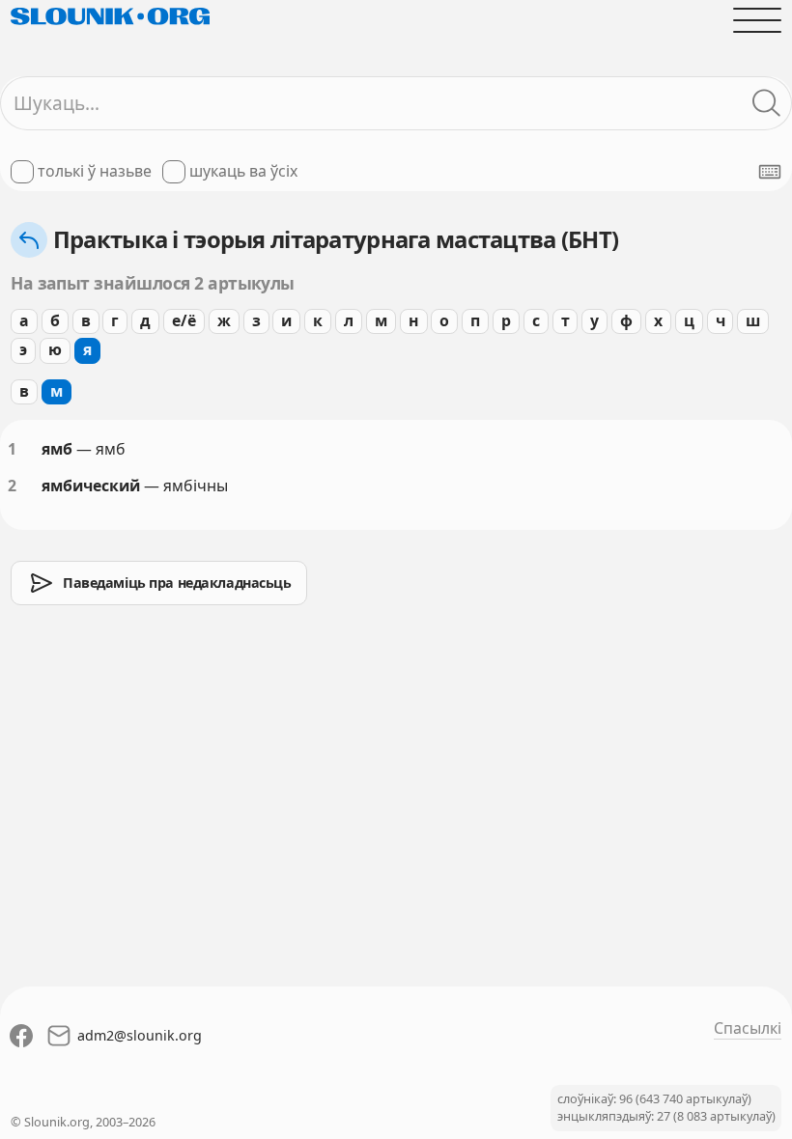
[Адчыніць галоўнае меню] (757, 20)
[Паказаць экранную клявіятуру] (769, 171)
